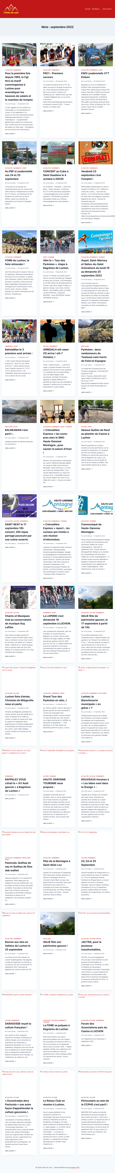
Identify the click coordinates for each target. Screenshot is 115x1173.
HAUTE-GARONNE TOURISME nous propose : (54, 783)
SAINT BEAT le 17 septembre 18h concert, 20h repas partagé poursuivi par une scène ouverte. (18, 532)
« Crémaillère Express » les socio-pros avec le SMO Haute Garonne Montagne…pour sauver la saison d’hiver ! (57, 441)
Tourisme (51, 257)
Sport (101, 70)
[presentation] (19, 54)
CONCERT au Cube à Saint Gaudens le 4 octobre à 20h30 (55, 175)
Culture (46, 346)
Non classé (85, 346)
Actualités (8, 70)
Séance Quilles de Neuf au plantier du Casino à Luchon (95, 433)
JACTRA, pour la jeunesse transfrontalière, (91, 945)
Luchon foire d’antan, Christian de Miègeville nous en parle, (19, 700)
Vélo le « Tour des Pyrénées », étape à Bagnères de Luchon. (56, 264)
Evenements (17, 70)
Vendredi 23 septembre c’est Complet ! (91, 175)
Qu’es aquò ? (107, 9)
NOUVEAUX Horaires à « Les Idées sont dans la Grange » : (95, 783)
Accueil (87, 9)
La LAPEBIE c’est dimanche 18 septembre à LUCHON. (57, 619)
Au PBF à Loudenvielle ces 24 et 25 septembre (18, 175)
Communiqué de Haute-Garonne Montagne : (91, 528)
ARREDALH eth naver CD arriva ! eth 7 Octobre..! (56, 353)
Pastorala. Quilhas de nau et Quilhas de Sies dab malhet (18, 866)
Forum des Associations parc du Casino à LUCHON (94, 1027)
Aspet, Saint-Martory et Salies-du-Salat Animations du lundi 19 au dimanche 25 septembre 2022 (95, 268)
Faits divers (103, 693)
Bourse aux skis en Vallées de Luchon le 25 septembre (17, 945)
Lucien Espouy (11, 104)
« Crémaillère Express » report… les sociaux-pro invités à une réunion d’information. (56, 532)
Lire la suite (10, 133)
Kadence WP (74, 1167)
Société (98, 938)
